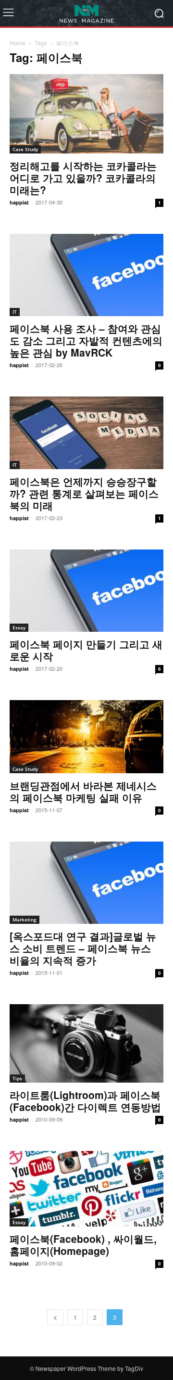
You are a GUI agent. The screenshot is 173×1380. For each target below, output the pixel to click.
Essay (18, 627)
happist (19, 202)
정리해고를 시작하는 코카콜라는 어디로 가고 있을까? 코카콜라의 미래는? (83, 177)
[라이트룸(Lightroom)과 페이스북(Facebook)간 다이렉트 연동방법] (86, 1043)
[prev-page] (55, 1317)
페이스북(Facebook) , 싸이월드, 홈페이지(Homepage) (83, 1244)
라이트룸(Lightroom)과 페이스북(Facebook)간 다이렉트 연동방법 (85, 1100)
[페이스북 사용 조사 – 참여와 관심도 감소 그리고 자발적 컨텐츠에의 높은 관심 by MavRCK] (86, 275)
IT (14, 311)
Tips (17, 1078)
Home (17, 42)
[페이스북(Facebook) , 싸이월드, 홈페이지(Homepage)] (86, 1189)
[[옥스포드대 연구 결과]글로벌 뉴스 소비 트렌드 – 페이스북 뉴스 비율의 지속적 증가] (86, 883)
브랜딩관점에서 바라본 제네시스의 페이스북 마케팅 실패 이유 (83, 791)
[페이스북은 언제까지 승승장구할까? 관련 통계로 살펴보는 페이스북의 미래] (86, 432)
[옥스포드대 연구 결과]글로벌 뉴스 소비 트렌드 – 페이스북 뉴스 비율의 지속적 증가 (83, 948)
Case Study (25, 149)
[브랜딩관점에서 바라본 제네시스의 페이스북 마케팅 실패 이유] (86, 736)
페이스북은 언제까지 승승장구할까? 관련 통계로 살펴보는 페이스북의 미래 (84, 493)
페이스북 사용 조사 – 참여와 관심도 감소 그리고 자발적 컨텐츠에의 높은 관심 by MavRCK (86, 340)
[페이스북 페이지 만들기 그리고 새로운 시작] (86, 590)
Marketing (24, 919)
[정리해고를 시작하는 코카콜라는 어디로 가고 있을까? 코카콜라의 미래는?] (86, 113)
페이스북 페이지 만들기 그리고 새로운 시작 (86, 650)
